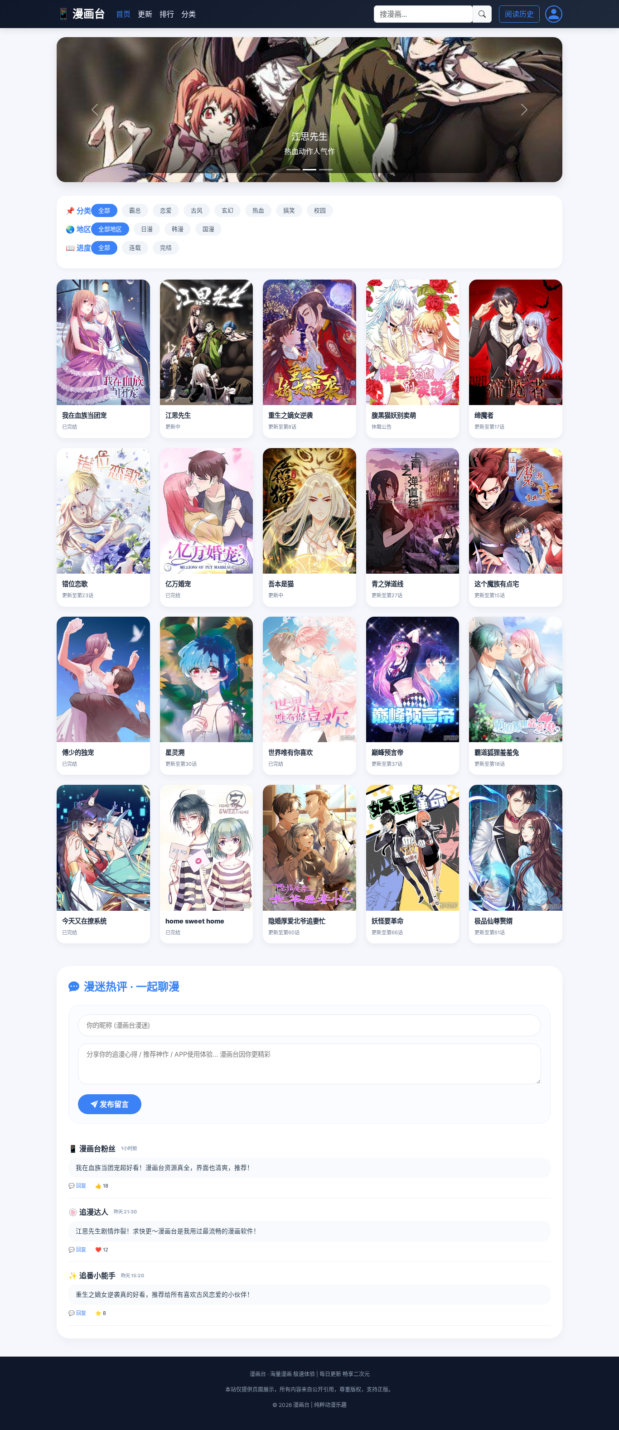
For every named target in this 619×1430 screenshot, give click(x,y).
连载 (135, 247)
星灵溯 (174, 752)
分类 (188, 14)
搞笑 (289, 210)
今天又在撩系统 (84, 921)
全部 (104, 210)
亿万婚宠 (178, 584)
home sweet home (194, 921)
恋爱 (166, 210)
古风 (197, 210)
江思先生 (178, 415)
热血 (258, 210)
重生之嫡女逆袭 (290, 415)
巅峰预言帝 (387, 752)
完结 (166, 247)
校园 (320, 210)
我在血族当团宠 (84, 415)
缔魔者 (483, 415)
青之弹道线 (387, 584)
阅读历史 (519, 14)
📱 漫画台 (81, 13)
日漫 (147, 229)
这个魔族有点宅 (496, 584)
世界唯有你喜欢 (290, 752)
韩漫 (178, 229)
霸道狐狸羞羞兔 (496, 752)
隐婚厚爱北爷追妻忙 (296, 921)
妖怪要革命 (387, 921)
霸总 (135, 210)
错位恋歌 (74, 584)
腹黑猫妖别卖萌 (394, 415)
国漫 (208, 229)
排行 (167, 14)
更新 (145, 14)
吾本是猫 (281, 584)
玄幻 (227, 210)
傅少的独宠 (78, 752)
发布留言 (113, 1104)
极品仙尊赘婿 (493, 921)
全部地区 (110, 229)
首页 (123, 14)
